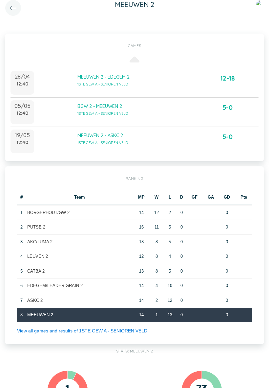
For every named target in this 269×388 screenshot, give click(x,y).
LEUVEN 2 (37, 256)
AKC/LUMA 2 (39, 241)
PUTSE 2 (36, 227)
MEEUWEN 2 (40, 314)
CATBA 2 (36, 271)
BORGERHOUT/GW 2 (48, 212)
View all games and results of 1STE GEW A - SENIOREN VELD (82, 330)
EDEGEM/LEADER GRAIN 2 (55, 285)
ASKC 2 (35, 300)
